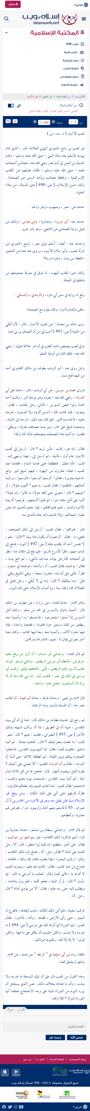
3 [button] (75, 122)
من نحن (27, 1059)
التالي (11, 1010)
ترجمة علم (55, 1037)
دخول (12, 4)
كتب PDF (72, 44)
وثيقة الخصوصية (77, 1059)
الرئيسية (78, 97)
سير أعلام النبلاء (63, 97)
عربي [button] (79, 4)
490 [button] (46, 122)
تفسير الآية (77, 1037)
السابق (20, 1010)
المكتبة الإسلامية (55, 32)
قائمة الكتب (70, 68)
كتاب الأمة (70, 52)
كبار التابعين (47, 97)
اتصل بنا (40, 1059)
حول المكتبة (70, 60)
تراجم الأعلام (69, 84)
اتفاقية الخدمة (57, 1059)
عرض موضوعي (69, 76)
